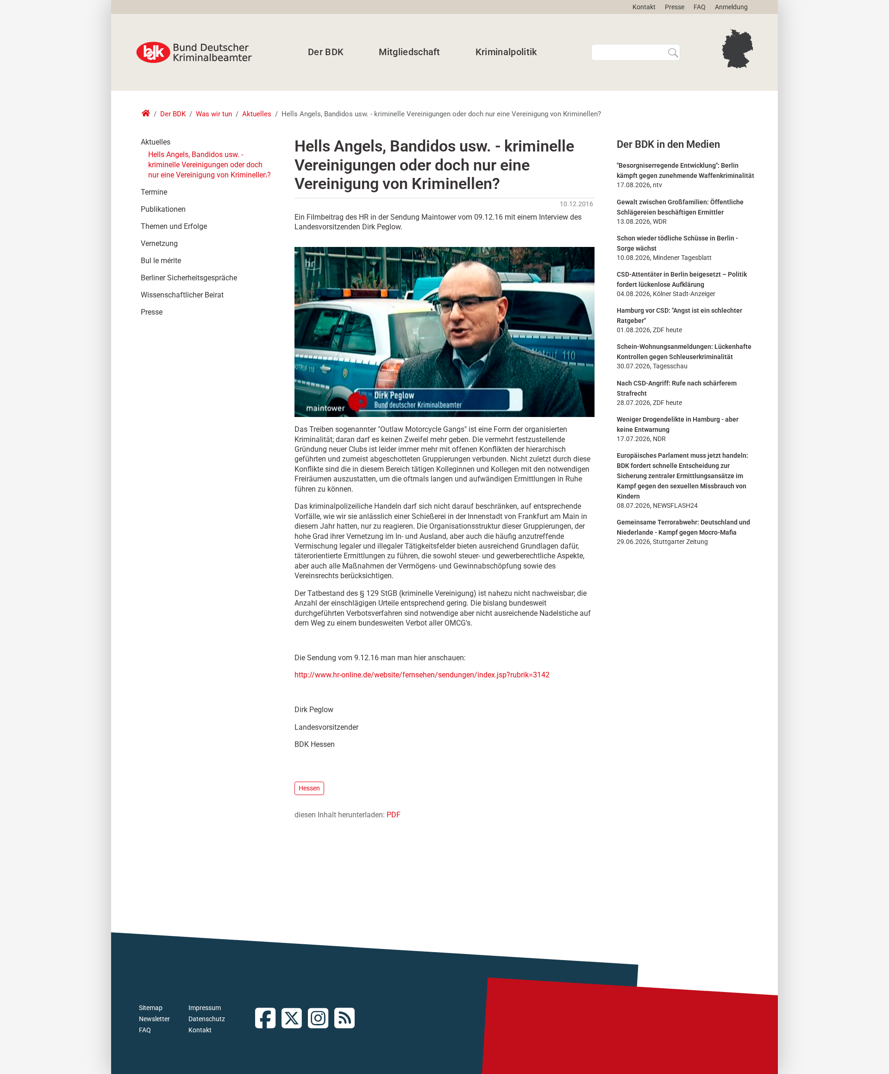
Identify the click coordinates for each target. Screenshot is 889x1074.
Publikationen (163, 209)
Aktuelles (256, 114)
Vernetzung (159, 243)
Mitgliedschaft (409, 51)
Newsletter (154, 1019)
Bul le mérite (161, 260)
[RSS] (347, 1019)
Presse (674, 7)
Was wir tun (214, 114)
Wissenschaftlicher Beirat (182, 295)
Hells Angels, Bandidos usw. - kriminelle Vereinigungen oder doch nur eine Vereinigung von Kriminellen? (209, 164)
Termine (154, 192)
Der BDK (326, 51)
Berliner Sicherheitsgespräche (189, 277)
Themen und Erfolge (174, 226)
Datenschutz (206, 1019)
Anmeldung (731, 7)
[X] (295, 1019)
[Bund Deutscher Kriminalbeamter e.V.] (194, 52)
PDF (394, 814)
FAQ (700, 7)
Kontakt (644, 7)
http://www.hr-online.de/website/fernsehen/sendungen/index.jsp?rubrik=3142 (422, 674)
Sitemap (151, 1007)
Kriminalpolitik (506, 51)
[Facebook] (268, 1019)
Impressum (204, 1007)
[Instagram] (321, 1019)
